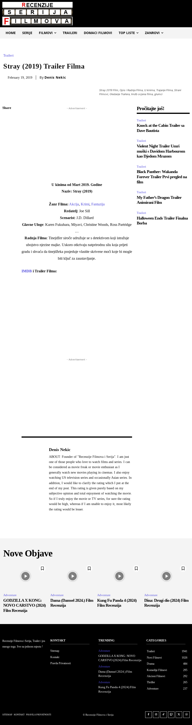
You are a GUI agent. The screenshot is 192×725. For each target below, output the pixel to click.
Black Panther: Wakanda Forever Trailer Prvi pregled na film (162, 176)
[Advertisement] (77, 144)
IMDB (27, 271)
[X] (7, 130)
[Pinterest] (7, 141)
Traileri (8, 55)
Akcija (74, 204)
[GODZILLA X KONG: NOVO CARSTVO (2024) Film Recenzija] (25, 576)
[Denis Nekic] (33, 479)
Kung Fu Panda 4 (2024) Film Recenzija (117, 603)
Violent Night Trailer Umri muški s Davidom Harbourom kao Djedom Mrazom (161, 151)
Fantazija (98, 204)
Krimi (85, 204)
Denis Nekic (55, 77)
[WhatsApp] (7, 152)
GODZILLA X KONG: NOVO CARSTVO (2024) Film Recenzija (24, 605)
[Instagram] (156, 714)
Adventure (10, 595)
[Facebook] (7, 119)
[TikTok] (163, 714)
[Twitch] (171, 714)
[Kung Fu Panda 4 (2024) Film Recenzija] (119, 576)
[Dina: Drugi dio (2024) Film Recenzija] (166, 576)
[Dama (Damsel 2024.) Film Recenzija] (72, 576)
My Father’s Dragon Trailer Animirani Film (159, 200)
